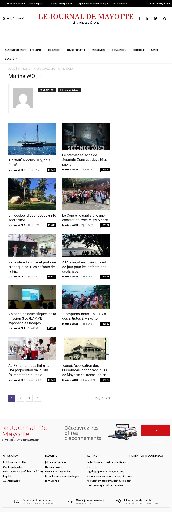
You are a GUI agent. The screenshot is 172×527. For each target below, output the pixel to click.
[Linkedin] (148, 18)
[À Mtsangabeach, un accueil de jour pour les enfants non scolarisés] (86, 245)
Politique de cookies (15, 462)
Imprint (7, 476)
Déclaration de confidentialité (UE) (23, 471)
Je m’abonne (52, 480)
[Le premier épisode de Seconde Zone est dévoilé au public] (86, 136)
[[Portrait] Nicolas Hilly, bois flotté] (32, 139)
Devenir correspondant (58, 471)
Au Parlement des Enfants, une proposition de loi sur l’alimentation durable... (29, 370)
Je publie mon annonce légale (62, 476)
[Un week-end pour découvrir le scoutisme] (32, 194)
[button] (164, 18)
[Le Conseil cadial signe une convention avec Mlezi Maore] (86, 194)
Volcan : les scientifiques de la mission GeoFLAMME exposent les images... (32, 318)
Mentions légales (12, 466)
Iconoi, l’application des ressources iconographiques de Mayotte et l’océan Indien (84, 370)
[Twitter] (155, 18)
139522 (51, 169)
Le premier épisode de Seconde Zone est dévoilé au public (85, 159)
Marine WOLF (16, 169)
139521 (105, 276)
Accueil (12, 68)
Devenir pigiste (53, 466)
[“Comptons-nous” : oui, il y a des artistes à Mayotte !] (86, 297)
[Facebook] (140, 18)
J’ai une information (56, 462)
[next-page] (37, 398)
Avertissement (11, 480)
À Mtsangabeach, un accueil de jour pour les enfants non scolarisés (84, 266)
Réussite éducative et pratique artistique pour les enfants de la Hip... (32, 266)
